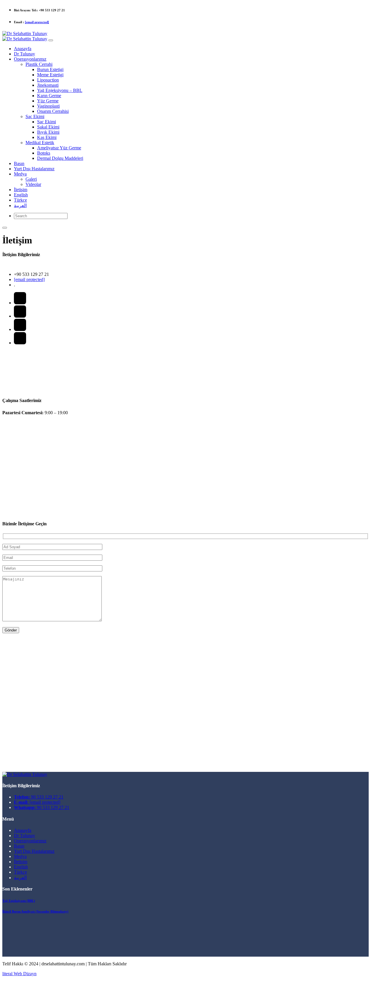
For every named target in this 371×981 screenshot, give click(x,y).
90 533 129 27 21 (38, 796)
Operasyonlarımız (30, 840)
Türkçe (20, 872)
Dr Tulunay (24, 835)
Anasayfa (22, 830)
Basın (19, 846)
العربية (20, 877)
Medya (20, 856)
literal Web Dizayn (19, 973)
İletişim (20, 861)
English (21, 866)
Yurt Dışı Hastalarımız (34, 851)
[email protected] (37, 22)
